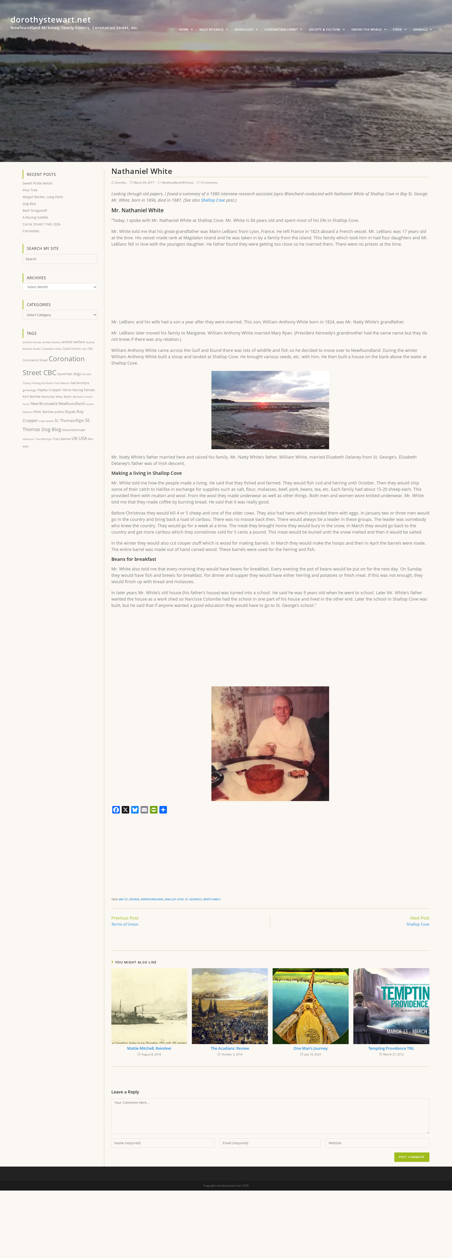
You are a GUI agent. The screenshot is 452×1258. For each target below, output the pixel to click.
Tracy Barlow (62, 439)
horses (89, 389)
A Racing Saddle (35, 217)
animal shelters (51, 342)
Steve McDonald (73, 430)
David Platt (65, 374)
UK (75, 438)
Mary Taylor (64, 396)
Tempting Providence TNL (391, 1048)
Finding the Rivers (42, 383)
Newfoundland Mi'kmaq (177, 183)
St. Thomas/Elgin (69, 420)
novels (89, 404)
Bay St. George (129, 899)
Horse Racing (72, 390)
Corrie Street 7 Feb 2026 (42, 224)
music (26, 404)
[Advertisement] (252, 285)
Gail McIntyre (80, 383)
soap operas (46, 421)
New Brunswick (44, 403)
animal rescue (32, 342)
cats (84, 348)
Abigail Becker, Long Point (43, 197)
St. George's (193, 899)
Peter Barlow (43, 411)
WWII (26, 446)
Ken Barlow (31, 396)
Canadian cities (52, 348)
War (90, 439)
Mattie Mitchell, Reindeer (149, 1048)
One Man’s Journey (311, 1048)
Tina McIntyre (43, 439)
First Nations (62, 383)
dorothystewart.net (74, 25)
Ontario (27, 412)
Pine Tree (30, 190)
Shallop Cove (213, 200)
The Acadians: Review (230, 1048)
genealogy (29, 390)
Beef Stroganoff (35, 210)
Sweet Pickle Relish (37, 183)
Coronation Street (35, 360)
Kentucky (48, 396)
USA (83, 438)
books (37, 349)
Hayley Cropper (49, 390)
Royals (70, 411)
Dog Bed (29, 203)
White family (212, 899)
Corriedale (31, 231)
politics (59, 412)
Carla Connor (72, 348)
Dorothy (120, 183)
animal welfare (73, 342)
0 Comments (209, 183)
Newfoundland (152, 899)
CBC (90, 349)
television (28, 439)
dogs (77, 373)
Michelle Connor (83, 396)
